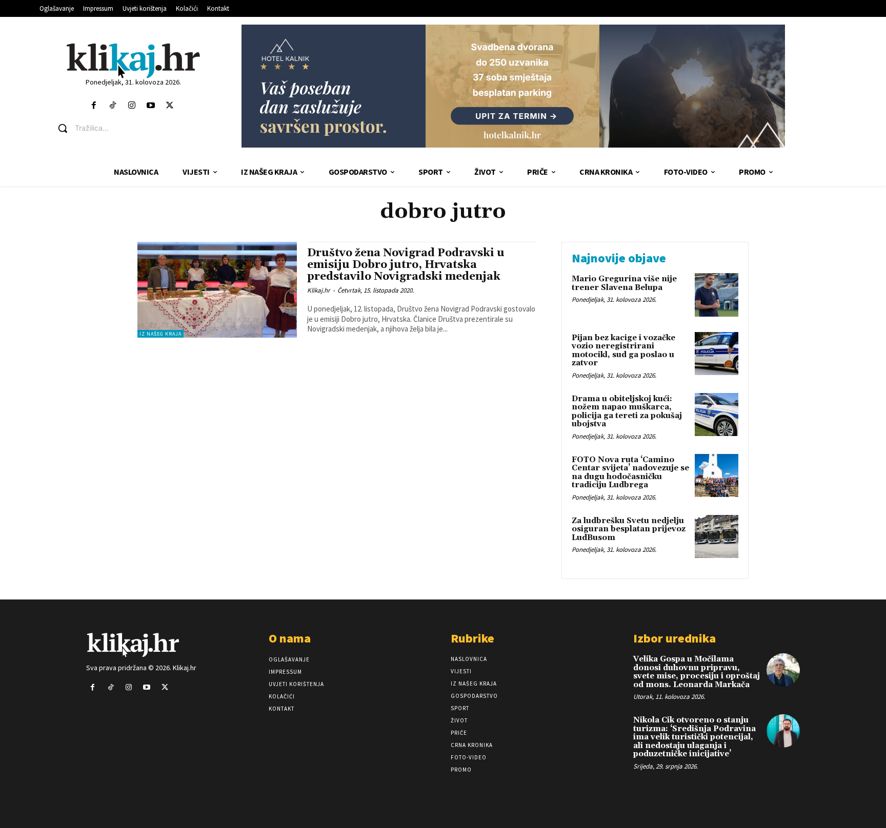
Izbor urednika (674, 638)
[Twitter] (170, 106)
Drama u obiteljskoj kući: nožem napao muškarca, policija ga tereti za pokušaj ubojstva (627, 411)
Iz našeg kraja (160, 333)
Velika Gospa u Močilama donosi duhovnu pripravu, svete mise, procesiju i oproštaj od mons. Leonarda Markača (696, 672)
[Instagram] (131, 106)
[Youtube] (151, 106)
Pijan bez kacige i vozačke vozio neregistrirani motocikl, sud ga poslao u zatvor (623, 350)
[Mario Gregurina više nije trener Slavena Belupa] (716, 295)
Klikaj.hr (318, 290)
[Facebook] (93, 106)
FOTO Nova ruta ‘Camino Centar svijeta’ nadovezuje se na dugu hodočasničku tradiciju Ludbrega (630, 472)
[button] (140, 128)
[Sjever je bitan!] (133, 60)
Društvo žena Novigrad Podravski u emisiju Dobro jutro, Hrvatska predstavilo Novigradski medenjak (406, 264)
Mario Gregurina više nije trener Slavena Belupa (624, 283)
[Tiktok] (112, 106)
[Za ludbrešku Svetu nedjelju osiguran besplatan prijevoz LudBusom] (716, 536)
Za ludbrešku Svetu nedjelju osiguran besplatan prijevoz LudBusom (629, 529)
